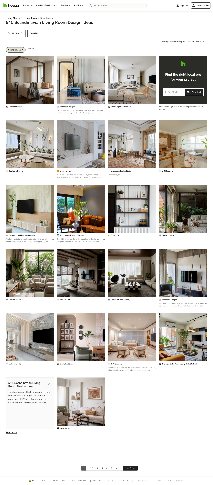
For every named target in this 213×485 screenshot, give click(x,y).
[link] (13, 18)
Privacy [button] (140, 481)
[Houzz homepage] (11, 5)
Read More (11, 432)
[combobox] (117, 5)
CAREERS (124, 481)
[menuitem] (27, 5)
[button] (16, 33)
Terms (158, 481)
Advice (77, 5)
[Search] (91, 5)
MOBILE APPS (59, 481)
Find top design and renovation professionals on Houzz (181, 108)
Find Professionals (45, 5)
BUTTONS (97, 481)
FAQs (110, 481)
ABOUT (43, 481)
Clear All (30, 48)
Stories (64, 5)
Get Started (194, 92)
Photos (26, 5)
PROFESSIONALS (79, 481)
